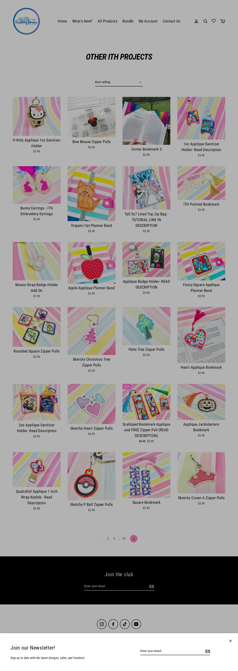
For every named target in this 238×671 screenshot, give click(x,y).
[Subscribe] (207, 651)
